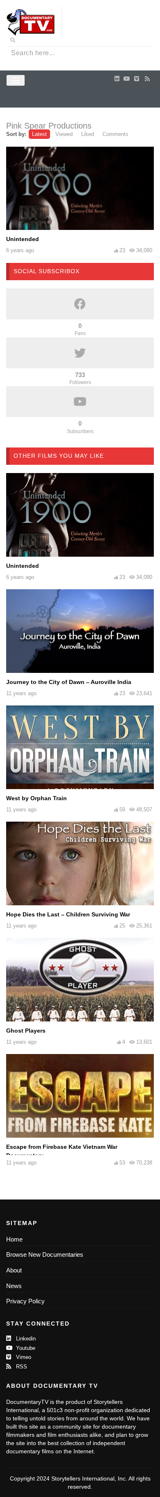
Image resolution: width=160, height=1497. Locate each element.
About (14, 1270)
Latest (39, 134)
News (14, 1285)
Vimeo (22, 1357)
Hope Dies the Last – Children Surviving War (68, 914)
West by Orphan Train (36, 798)
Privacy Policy (25, 1301)
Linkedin (25, 1338)
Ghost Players (26, 1030)
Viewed (64, 134)
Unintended (22, 239)
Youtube (24, 1348)
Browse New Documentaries (44, 1254)
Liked (87, 134)
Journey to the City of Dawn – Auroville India (68, 682)
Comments (115, 134)
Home (14, 1239)
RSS (20, 1366)
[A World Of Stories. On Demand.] (30, 22)
